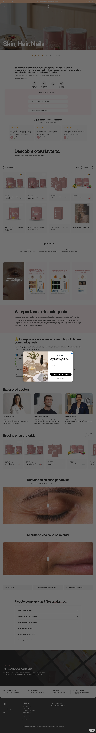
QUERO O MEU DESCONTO (61, 374)
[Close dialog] (72, 353)
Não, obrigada (60, 378)
